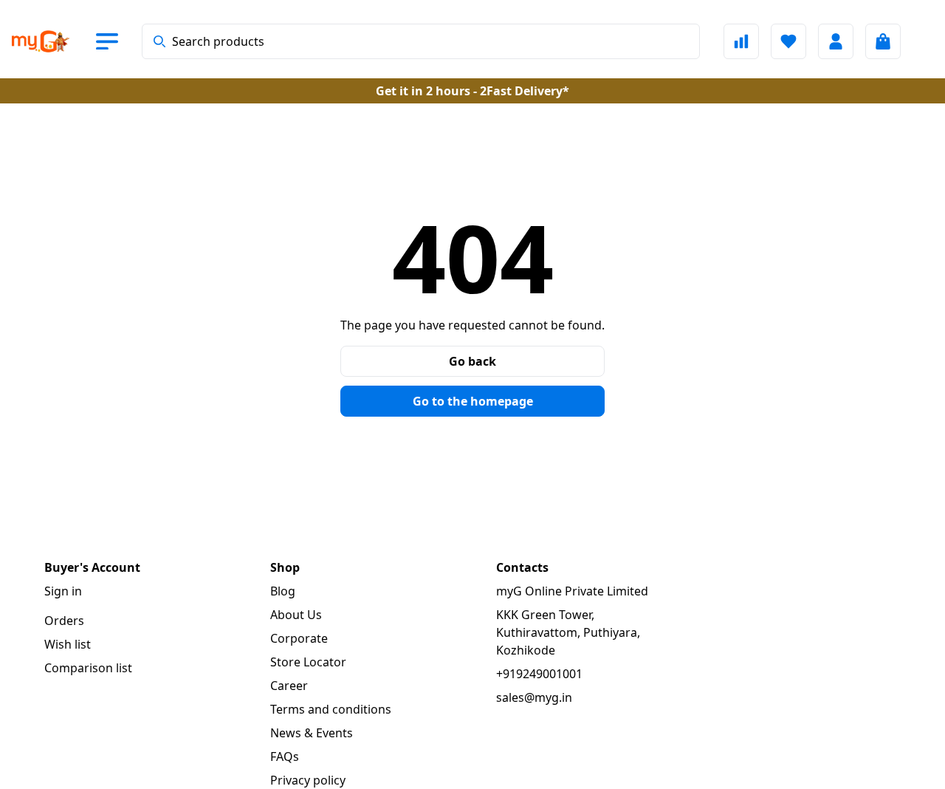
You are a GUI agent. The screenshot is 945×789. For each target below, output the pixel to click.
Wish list (67, 644)
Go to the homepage (473, 401)
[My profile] (835, 41)
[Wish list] (788, 41)
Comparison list (88, 668)
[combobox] (421, 41)
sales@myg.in (534, 697)
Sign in (63, 591)
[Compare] (741, 41)
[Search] (159, 41)
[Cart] (883, 41)
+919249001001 (539, 674)
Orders (64, 620)
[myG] (53, 41)
